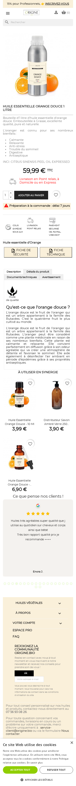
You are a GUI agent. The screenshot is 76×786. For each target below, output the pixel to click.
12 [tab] (48, 583)
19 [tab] (36, 587)
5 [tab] (20, 583)
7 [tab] (28, 583)
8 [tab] (32, 583)
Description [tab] (14, 272)
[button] (38, 779)
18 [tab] (71, 583)
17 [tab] (67, 583)
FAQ (16, 636)
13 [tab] (51, 583)
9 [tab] (36, 583)
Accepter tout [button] (20, 770)
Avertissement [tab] (51, 277)
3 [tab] (12, 583)
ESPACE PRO (22, 630)
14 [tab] (55, 583)
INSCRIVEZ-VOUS (57, 4)
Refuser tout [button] (56, 770)
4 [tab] (16, 583)
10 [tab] (40, 583)
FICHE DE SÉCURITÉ (21, 252)
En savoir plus (35, 762)
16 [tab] (63, 583)
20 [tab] (40, 587)
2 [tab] (9, 583)
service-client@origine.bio (28, 729)
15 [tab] (59, 583)
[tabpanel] (38, 538)
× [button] (71, 742)
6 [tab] (24, 583)
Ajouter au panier (31, 195)
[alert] (38, 762)
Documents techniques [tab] (22, 277)
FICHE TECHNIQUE (56, 252)
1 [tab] (5, 583)
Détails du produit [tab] (38, 272)
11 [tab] (44, 583)
